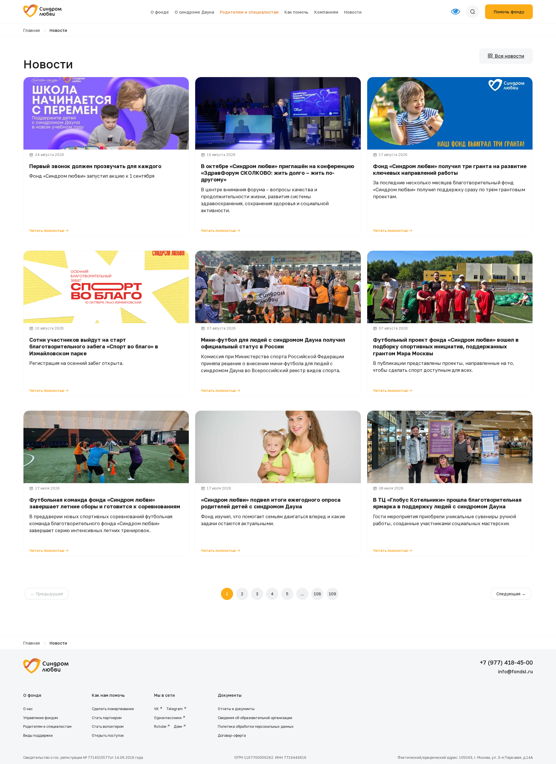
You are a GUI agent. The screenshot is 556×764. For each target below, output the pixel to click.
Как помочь (296, 12)
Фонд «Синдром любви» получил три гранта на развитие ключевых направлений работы (449, 169)
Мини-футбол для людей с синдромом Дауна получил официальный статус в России (273, 343)
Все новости (508, 56)
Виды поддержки (38, 735)
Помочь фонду (509, 11)
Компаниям (326, 12)
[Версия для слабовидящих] (458, 12)
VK (156, 709)
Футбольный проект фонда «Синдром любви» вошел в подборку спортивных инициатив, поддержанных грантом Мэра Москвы (446, 346)
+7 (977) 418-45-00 (506, 662)
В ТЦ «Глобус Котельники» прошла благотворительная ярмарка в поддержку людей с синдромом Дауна (447, 503)
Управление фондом (40, 718)
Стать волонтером (108, 726)
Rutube (160, 726)
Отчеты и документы (236, 709)
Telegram (174, 709)
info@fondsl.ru (515, 671)
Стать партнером (107, 718)
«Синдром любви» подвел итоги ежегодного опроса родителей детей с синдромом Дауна (271, 503)
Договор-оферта (232, 735)
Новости (353, 12)
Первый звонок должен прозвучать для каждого (95, 166)
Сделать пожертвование (113, 709)
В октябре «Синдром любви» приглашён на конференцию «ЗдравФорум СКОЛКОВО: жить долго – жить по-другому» (277, 173)
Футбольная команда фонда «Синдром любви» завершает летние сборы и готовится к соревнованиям (104, 503)
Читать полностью (47, 230)
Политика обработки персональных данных (256, 726)
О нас (28, 709)
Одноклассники (168, 718)
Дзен (178, 726)
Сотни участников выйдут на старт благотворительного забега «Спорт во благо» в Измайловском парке (93, 346)
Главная (31, 30)
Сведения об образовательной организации (255, 718)
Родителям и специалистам (249, 12)
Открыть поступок (108, 735)
